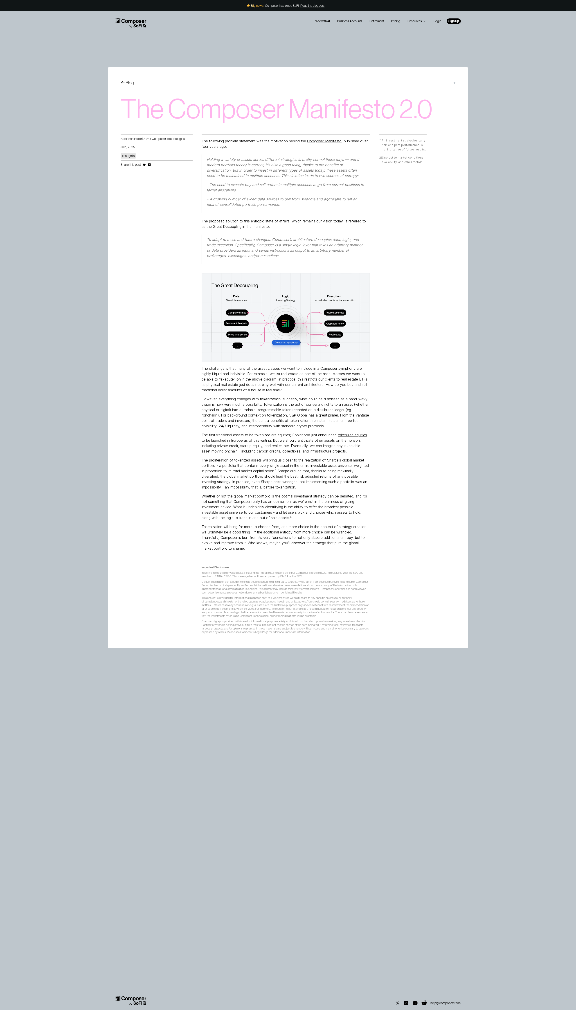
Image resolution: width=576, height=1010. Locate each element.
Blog (130, 82)
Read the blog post (312, 6)
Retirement (376, 21)
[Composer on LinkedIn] (406, 1003)
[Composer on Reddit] (424, 1003)
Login (437, 21)
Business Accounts (349, 21)
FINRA (219, 576)
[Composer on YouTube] (415, 1003)
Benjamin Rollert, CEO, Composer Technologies (153, 139)
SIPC (228, 576)
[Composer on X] (397, 1003)
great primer (328, 415)
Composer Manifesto (324, 141)
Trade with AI (321, 21)
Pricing (395, 21)
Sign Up (453, 21)
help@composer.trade (445, 1003)
